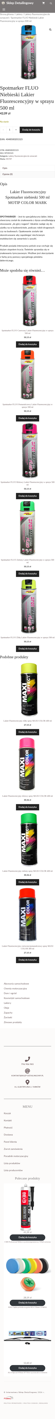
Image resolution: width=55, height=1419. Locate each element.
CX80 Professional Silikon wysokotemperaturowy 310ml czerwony (27, 1242)
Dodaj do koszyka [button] (28, 344)
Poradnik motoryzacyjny (16, 1156)
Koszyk (7, 1113)
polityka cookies (31, 1403)
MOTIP (9, 159)
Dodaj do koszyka (31, 130)
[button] (50, 29)
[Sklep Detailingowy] (3, 3)
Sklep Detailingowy (20, 3)
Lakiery (19, 14)
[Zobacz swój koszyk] (43, 3)
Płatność (8, 1128)
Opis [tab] (4, 168)
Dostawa (8, 1135)
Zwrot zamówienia (13, 1149)
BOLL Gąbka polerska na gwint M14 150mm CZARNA (27, 1307)
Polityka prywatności (13, 1403)
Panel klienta (10, 1142)
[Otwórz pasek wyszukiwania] (51, 3)
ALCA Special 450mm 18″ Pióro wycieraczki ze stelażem (27, 1372)
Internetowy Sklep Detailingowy (21, 1392)
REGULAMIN (43, 1403)
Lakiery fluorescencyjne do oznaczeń (22, 156)
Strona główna (7, 14)
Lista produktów (12, 1163)
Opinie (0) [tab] (7, 174)
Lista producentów (13, 1170)
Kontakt (8, 1120)
